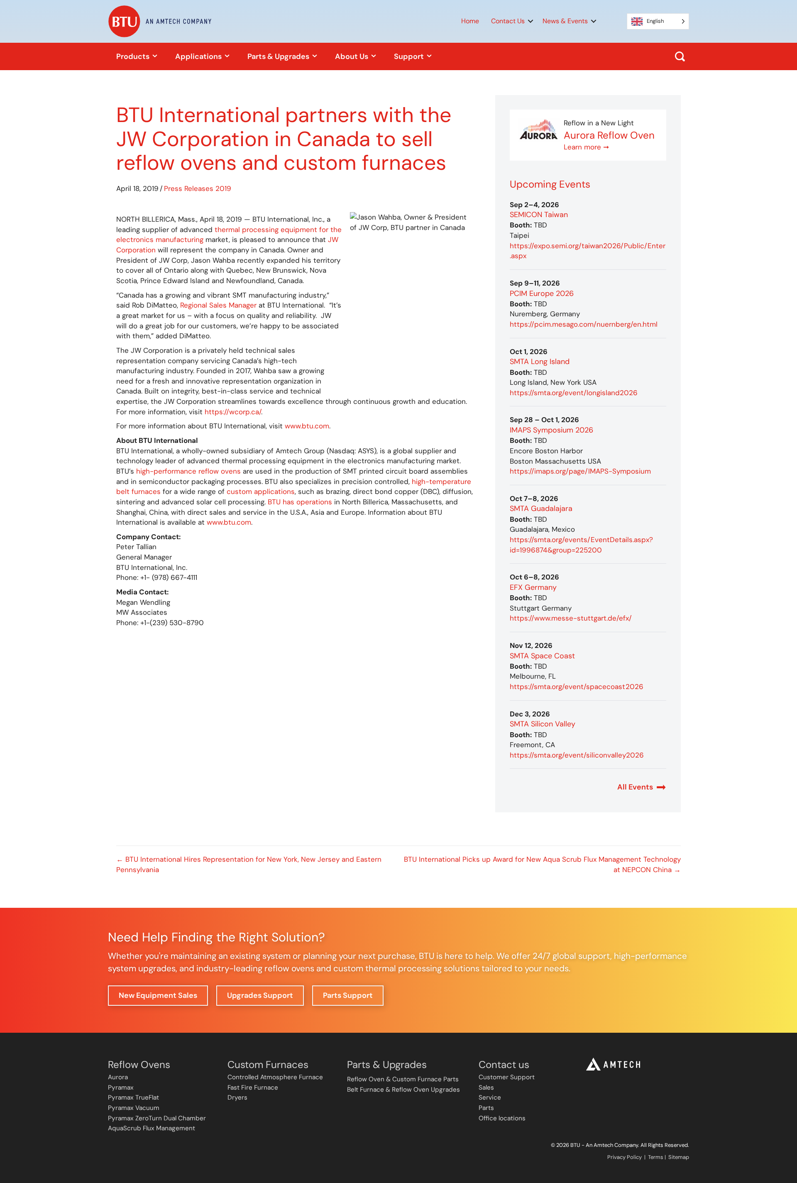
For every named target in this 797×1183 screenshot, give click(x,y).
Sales (486, 1087)
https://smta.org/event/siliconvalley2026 (577, 755)
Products (133, 56)
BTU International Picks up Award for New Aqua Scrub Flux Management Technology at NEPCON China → (542, 864)
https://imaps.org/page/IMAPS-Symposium (580, 471)
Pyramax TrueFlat (133, 1097)
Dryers (237, 1097)
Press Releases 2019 (197, 188)
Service (490, 1097)
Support (409, 56)
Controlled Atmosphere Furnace (275, 1077)
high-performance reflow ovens (188, 471)
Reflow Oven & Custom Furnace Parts (403, 1079)
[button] (530, 21)
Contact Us (508, 21)
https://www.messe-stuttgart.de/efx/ (571, 618)
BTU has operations (300, 501)
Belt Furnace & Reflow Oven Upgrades (403, 1089)
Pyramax (121, 1087)
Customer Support (507, 1077)
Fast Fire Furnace (252, 1087)
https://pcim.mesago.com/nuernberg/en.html (584, 324)
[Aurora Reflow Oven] (539, 129)
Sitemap (678, 1157)
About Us (352, 56)
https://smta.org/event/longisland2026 (574, 392)
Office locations (502, 1118)
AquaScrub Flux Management (151, 1128)
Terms (655, 1157)
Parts (486, 1108)
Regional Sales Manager (218, 305)
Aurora (118, 1077)
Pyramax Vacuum (133, 1108)
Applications (199, 56)
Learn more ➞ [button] (586, 147)
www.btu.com (307, 425)
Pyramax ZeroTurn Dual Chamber (157, 1118)
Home (470, 21)
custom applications (261, 491)
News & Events (565, 21)
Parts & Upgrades (279, 56)
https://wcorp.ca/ (233, 411)
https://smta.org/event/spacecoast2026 (576, 686)
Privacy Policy (624, 1157)
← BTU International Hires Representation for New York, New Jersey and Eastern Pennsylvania (248, 864)
